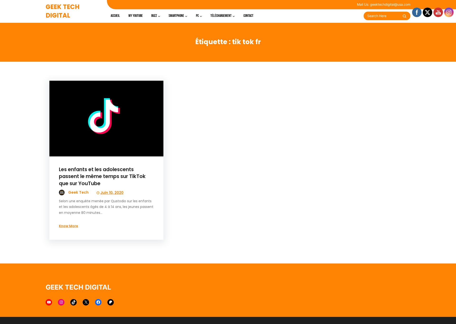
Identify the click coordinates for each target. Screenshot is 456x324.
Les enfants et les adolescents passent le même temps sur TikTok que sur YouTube (102, 176)
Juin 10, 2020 (112, 192)
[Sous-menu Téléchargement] (234, 16)
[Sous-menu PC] (201, 16)
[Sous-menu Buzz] (159, 16)
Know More (68, 226)
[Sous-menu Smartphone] (186, 16)
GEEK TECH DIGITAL (63, 11)
